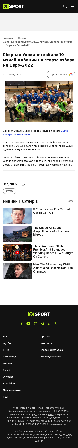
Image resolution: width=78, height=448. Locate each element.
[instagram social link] (35, 323)
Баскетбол (9, 356)
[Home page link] (15, 6)
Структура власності (57, 424)
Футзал (22, 38)
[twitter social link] (55, 323)
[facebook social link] (22, 323)
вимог (51, 414)
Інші (5, 397)
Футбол (7, 343)
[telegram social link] (42, 323)
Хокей (6, 370)
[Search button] (65, 6)
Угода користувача (51, 350)
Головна (8, 38)
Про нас (45, 336)
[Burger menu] (73, 6)
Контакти (46, 343)
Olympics (8, 376)
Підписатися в (58, 74)
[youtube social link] (28, 323)
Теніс (6, 350)
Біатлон (7, 363)
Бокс (6, 336)
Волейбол (9, 383)
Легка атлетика (12, 390)
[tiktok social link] (49, 323)
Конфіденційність (51, 356)
